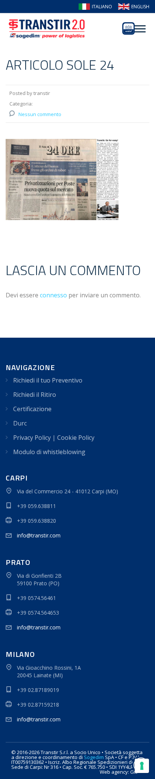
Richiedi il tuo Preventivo (47, 380)
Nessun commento (39, 114)
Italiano (102, 7)
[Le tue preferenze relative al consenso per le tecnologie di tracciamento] (142, 766)
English (140, 7)
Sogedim (94, 757)
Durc (20, 423)
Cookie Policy (75, 437)
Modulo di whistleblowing (49, 452)
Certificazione (32, 409)
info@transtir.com (39, 535)
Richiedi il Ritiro (34, 394)
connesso (53, 295)
